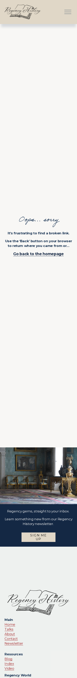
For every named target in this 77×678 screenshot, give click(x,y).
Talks (9, 629)
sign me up (38, 537)
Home (10, 624)
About (10, 634)
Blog (8, 659)
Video (9, 668)
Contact (11, 638)
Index (9, 663)
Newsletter (14, 643)
